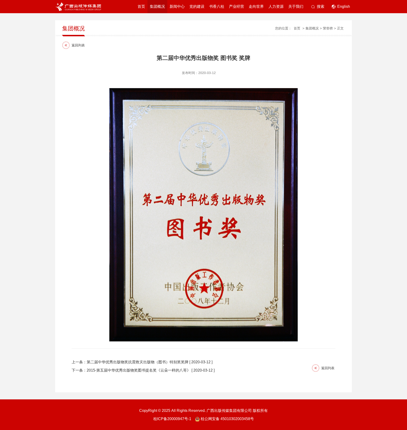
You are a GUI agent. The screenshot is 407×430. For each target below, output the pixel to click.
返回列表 (78, 45)
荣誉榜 (328, 28)
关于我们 (295, 6)
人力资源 (276, 6)
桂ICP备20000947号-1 (172, 419)
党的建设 (196, 6)
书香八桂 (216, 6)
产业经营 (236, 6)
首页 (141, 6)
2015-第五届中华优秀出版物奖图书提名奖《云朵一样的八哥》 (139, 370)
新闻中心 (177, 6)
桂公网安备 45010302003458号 (227, 419)
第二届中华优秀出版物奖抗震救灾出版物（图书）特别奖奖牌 (137, 362)
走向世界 (256, 6)
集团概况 (157, 6)
